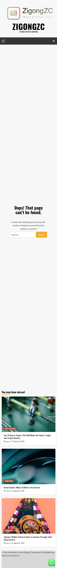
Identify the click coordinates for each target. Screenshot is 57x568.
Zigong (8, 441)
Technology (9, 481)
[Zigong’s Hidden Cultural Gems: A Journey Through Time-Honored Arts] (28, 516)
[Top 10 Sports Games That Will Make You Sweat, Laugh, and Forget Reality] (28, 414)
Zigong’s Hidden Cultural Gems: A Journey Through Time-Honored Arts (28, 538)
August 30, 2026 (19, 441)
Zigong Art (9, 530)
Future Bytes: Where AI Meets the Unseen (22, 487)
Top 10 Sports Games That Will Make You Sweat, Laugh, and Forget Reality (27, 436)
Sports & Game (10, 428)
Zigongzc (28, 26)
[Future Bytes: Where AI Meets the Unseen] (28, 466)
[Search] (53, 41)
